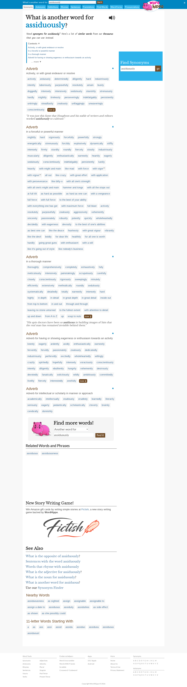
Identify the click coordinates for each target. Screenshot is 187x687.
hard (88, 79)
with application (99, 175)
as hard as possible (51, 193)
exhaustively (88, 267)
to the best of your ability (72, 199)
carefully (101, 273)
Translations (88, 7)
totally (65, 291)
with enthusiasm (69, 242)
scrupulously (86, 273)
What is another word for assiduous (52, 582)
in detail (54, 297)
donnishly (47, 411)
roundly (67, 149)
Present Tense (45, 677)
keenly (31, 344)
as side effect (100, 607)
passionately (48, 218)
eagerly (108, 155)
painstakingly (68, 273)
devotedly (32, 374)
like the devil (34, 236)
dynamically (96, 143)
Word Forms (116, 7)
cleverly (93, 405)
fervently (32, 350)
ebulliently (58, 368)
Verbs (25, 677)
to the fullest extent (69, 310)
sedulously (76, 91)
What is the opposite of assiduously (52, 556)
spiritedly (44, 362)
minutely (95, 279)
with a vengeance (100, 193)
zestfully (71, 380)
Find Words (102, 7)
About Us (114, 664)
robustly (63, 218)
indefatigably (90, 97)
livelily (30, 380)
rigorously (65, 279)
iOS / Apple (92, 660)
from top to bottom (37, 304)
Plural (42, 667)
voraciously (86, 362)
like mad (69, 168)
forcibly (66, 143)
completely (71, 267)
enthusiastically (65, 155)
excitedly (66, 356)
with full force (48, 199)
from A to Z (51, 316)
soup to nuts (74, 316)
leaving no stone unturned (41, 310)
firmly (44, 149)
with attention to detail (96, 310)
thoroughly (33, 267)
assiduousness (50, 453)
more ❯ (51, 110)
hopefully (57, 362)
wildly (76, 374)
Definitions (53, 7)
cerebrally (32, 411)
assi (49, 627)
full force (32, 199)
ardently (55, 344)
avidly (66, 344)
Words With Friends (67, 664)
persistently (107, 97)
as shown (32, 613)
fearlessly (73, 230)
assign (66, 601)
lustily (101, 162)
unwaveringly (96, 103)
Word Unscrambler (66, 660)
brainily (106, 405)
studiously (68, 399)
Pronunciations (132, 7)
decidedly (32, 224)
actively (31, 79)
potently (76, 218)
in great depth (70, 297)
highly (30, 297)
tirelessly (55, 97)
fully (101, 267)
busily (100, 85)
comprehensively (52, 267)
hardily (31, 242)
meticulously (34, 273)
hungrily (72, 368)
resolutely (77, 85)
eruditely (83, 399)
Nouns (25, 673)
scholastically (77, 405)
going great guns (48, 242)
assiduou (94, 627)
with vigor (98, 168)
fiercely (79, 149)
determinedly (61, 79)
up (62, 316)
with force (83, 168)
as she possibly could (53, 613)
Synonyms (28, 7)
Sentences (75, 7)
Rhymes (64, 7)
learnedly (97, 399)
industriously (102, 79)
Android (91, 664)
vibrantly (109, 230)
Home (112, 660)
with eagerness (50, 224)
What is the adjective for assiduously (53, 572)
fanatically (47, 374)
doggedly (32, 91)
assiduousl (33, 633)
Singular (43, 670)
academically (34, 399)
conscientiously (35, 109)
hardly (30, 97)
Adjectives (43, 660)
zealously (62, 103)
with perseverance (37, 181)
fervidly (45, 350)
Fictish (85, 509)
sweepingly (81, 279)
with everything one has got (42, 206)
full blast (92, 206)
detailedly (52, 291)
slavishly (91, 91)
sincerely (32, 218)
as (34, 627)
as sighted (53, 601)
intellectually (52, 399)
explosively (80, 143)
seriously (32, 405)
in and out (56, 304)
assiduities (83, 607)
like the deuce (56, 230)
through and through (77, 304)
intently (31, 85)
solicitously (63, 374)
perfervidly (51, 356)
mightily (42, 97)
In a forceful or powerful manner (41, 51)
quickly (88, 218)
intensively (61, 91)
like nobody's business (70, 249)
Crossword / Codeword (68, 670)
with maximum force (72, 206)
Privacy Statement (117, 670)
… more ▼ (36, 61)
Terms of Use (115, 667)
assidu (69, 627)
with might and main (50, 168)
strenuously (106, 91)
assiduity (69, 607)
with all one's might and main (43, 187)
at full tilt (32, 193)
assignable (80, 601)
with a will (87, 242)
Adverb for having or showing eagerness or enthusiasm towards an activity (59, 57)
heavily (31, 168)
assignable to (97, 601)
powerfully (83, 137)
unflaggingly (78, 103)
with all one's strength (78, 181)
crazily (31, 362)
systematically (35, 291)
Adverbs (43, 664)
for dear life (62, 236)
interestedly (56, 380)
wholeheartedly (104, 218)
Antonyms (40, 7)
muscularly (33, 155)
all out (48, 175)
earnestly (83, 155)
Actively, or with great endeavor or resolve (46, 47)
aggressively (81, 212)
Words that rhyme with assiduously (52, 566)
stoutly (91, 149)
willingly (99, 356)
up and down (34, 316)
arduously (45, 79)
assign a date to (36, 607)
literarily (109, 399)
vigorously (54, 137)
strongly (97, 137)
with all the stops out (98, 187)
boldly (48, 236)
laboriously (45, 85)
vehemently (97, 212)
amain (90, 85)
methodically (65, 285)
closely (31, 279)
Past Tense (43, 673)
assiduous (32, 453)
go (158, 68)
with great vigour (92, 230)
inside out (105, 297)
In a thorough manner (37, 54)
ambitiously (89, 374)
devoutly (66, 224)
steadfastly (47, 103)
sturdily (55, 149)
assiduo (81, 627)
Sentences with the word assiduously (53, 561)
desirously (102, 368)
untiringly (32, 103)
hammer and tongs (73, 187)
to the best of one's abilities (90, 224)
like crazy (61, 175)
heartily (96, 155)
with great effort (78, 175)
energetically (34, 143)
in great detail (89, 297)
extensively (48, 285)
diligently (77, 79)
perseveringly (71, 97)
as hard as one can (76, 193)
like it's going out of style (40, 249)
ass (41, 627)
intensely (46, 91)
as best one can (36, 230)
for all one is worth (95, 236)
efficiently (32, 285)
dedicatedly (91, 350)
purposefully (61, 85)
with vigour (33, 175)
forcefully (69, 137)
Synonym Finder (51, 588)
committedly (106, 374)
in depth (42, 297)
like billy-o (57, 181)
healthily (76, 236)
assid (59, 627)
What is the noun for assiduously (50, 577)
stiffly (110, 143)
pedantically (59, 405)
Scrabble (62, 667)
